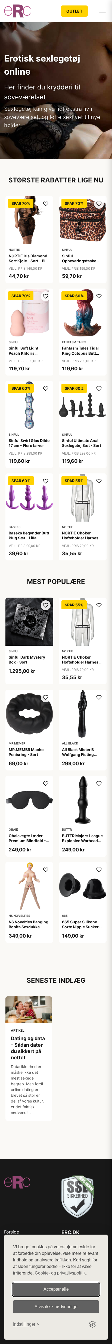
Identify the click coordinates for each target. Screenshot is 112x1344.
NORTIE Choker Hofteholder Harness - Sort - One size (82, 538)
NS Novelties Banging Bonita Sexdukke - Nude (28, 927)
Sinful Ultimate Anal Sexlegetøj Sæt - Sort (81, 443)
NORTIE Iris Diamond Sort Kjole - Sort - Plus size (29, 261)
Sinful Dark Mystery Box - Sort (27, 659)
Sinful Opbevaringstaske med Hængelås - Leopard (79, 263)
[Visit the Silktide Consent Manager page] (92, 1324)
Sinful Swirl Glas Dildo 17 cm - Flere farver (29, 443)
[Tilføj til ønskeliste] (46, 204)
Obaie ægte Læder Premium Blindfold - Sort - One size (27, 840)
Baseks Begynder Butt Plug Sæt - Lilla (29, 535)
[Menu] (102, 10)
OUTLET (74, 11)
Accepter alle (56, 1289)
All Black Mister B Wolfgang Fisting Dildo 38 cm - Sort (78, 754)
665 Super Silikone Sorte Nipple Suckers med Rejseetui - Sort (81, 927)
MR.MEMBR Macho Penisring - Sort (26, 752)
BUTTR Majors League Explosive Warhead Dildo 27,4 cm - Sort (82, 840)
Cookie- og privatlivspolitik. (61, 1273)
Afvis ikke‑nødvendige (56, 1306)
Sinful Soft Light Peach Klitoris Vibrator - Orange (25, 353)
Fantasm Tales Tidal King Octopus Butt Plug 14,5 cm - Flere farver (80, 355)
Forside (11, 1232)
